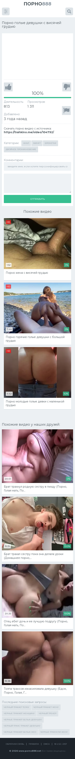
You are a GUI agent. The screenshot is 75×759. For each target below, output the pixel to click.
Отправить (37, 198)
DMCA (46, 744)
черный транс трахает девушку (22, 726)
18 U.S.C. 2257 (60, 744)
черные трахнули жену (54, 732)
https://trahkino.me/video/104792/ (29, 132)
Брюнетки (50, 143)
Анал (26, 143)
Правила (34, 744)
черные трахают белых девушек (23, 719)
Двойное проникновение (21, 149)
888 (37, 4)
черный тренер (47, 713)
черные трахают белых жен (20, 732)
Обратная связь (15, 744)
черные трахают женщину (19, 713)
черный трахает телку (16, 707)
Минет (37, 143)
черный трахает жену (46, 707)
